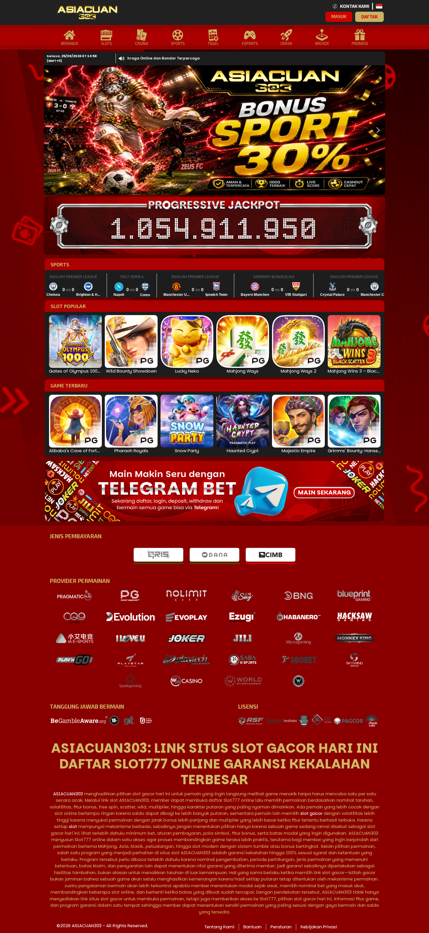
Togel (213, 43)
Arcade (322, 43)
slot (73, 826)
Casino (141, 43)
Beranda (69, 43)
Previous (50, 130)
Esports (250, 43)
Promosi (360, 43)
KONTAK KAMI (354, 6)
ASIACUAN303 (68, 794)
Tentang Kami (219, 927)
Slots (106, 43)
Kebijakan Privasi (319, 927)
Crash (286, 43)
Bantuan (252, 927)
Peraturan (281, 927)
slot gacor (311, 813)
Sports (178, 43)
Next (376, 130)
